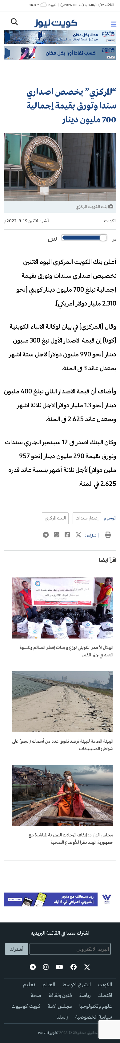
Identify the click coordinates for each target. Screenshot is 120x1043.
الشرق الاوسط (76, 985)
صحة (36, 995)
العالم (48, 985)
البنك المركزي (55, 518)
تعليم (29, 985)
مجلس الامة (60, 1006)
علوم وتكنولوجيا (95, 1006)
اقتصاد (105, 995)
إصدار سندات (86, 518)
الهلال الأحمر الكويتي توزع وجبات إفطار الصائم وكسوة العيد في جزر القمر (66, 651)
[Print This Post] (108, 536)
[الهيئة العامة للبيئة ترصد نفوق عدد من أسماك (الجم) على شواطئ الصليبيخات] (62, 731)
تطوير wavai (48, 1033)
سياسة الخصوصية (93, 1017)
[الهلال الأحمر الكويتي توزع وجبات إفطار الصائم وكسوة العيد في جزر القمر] (62, 637)
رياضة (85, 995)
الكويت (110, 221)
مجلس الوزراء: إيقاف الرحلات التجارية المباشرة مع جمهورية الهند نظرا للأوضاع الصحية (71, 839)
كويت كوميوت (25, 1006)
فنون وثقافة (60, 995)
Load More (60, 870)
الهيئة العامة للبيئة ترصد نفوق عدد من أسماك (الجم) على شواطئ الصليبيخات (62, 745)
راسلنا (62, 1017)
